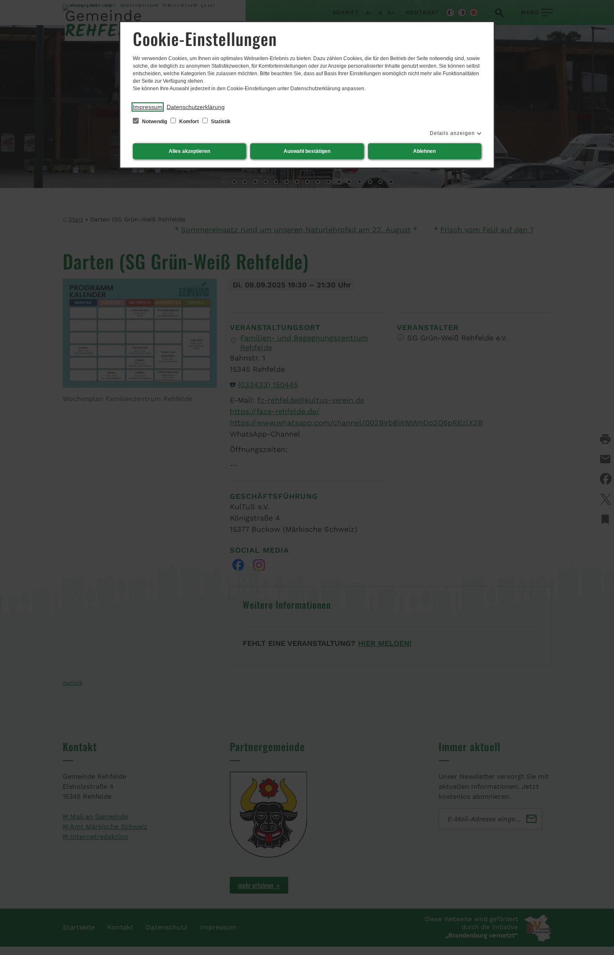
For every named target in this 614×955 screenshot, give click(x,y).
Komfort (189, 121)
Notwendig (154, 121)
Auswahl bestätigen (307, 151)
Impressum (147, 107)
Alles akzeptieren (189, 151)
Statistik (220, 121)
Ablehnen (424, 151)
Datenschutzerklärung (196, 107)
